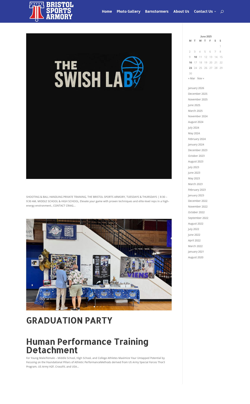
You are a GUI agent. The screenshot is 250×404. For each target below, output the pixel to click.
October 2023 (196, 155)
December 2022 (197, 201)
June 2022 (194, 234)
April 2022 (194, 240)
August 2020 (195, 257)
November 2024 (198, 116)
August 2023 (195, 161)
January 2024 (196, 144)
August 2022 (195, 223)
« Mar (191, 78)
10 (195, 57)
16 (190, 62)
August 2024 (195, 122)
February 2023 (197, 189)
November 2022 (198, 206)
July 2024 (193, 127)
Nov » (200, 78)
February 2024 (197, 139)
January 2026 (196, 88)
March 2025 (195, 110)
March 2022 (195, 246)
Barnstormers (157, 12)
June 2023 (194, 172)
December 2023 (197, 150)
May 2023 (194, 178)
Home (107, 12)
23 (190, 68)
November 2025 (198, 99)
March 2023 (195, 184)
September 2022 (198, 218)
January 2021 (196, 251)
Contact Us (203, 12)
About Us (181, 12)
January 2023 (196, 195)
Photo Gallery (128, 12)
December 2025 (197, 93)
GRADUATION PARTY (69, 320)
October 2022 (196, 212)
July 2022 (193, 229)
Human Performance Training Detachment (87, 345)
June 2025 (194, 105)
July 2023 (193, 167)
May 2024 (194, 133)
